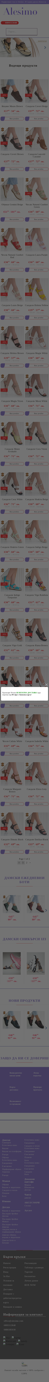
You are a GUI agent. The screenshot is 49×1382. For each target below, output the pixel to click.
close (46, 684)
